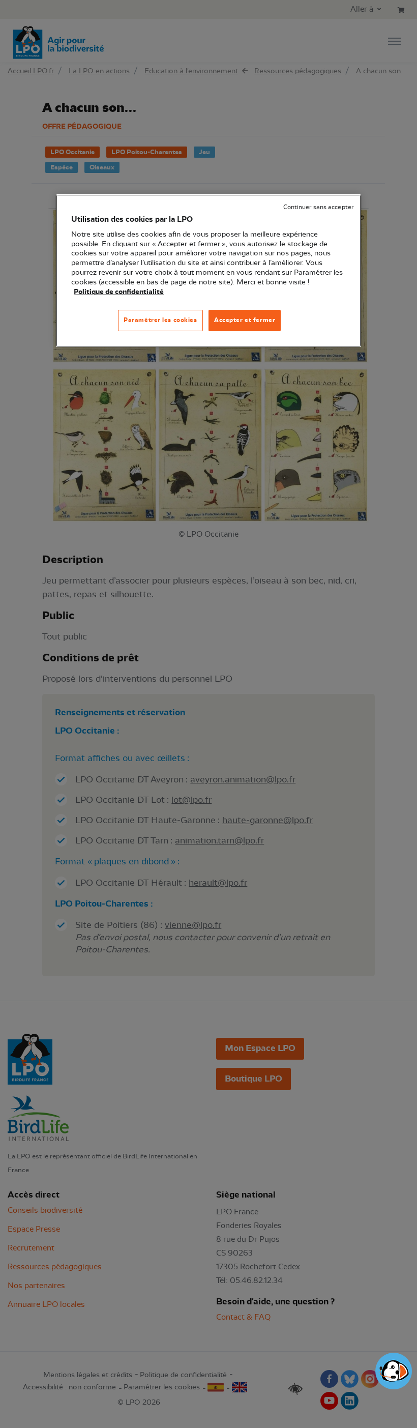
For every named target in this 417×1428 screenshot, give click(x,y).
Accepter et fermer (244, 320)
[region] (208, 270)
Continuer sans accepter (318, 207)
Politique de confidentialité (119, 292)
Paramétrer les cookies (160, 320)
